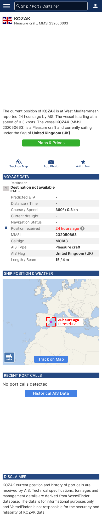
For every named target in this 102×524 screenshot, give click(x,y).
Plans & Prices (51, 142)
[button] (95, 6)
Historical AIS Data (51, 393)
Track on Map (51, 359)
